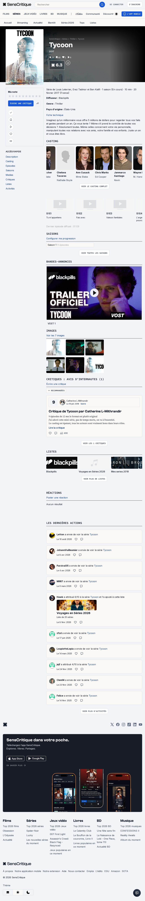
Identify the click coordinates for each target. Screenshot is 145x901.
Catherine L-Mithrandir (77, 401)
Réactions (54, 492)
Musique (127, 821)
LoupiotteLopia (65, 648)
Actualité (7, 839)
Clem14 (60, 680)
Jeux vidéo (58, 821)
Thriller (73, 39)
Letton (60, 534)
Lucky (29, 835)
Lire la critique (57, 427)
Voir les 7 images (55, 335)
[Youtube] (140, 725)
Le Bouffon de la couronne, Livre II (83, 837)
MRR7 (60, 581)
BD (99, 821)
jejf (58, 664)
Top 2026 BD (104, 826)
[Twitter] (112, 725)
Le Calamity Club (82, 830)
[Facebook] (118, 725)
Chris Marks (102, 172)
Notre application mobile (28, 871)
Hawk (60, 597)
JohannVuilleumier (67, 550)
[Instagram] (123, 725)
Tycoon (81, 39)
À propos (8, 871)
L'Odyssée (8, 835)
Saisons (52, 233)
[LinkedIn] (135, 725)
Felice (60, 695)
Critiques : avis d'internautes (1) (75, 379)
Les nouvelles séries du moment (37, 841)
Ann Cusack (82, 172)
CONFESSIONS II (129, 830)
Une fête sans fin (106, 830)
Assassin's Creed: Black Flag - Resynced (59, 842)
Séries (65, 39)
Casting (52, 141)
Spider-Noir (32, 830)
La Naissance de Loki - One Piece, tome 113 (106, 839)
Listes (51, 451)
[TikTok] (129, 725)
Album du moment (130, 839)
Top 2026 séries (35, 826)
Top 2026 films (11, 826)
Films (7, 821)
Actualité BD (103, 846)
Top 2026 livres (81, 826)
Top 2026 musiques (130, 826)
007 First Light (57, 834)
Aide (64, 871)
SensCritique (54, 39)
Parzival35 (63, 565)
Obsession (8, 830)
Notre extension (51, 871)
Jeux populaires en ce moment (60, 852)
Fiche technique (54, 115)
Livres (78, 821)
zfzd (59, 633)
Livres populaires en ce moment (84, 845)
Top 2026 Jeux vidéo (58, 828)
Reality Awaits (127, 835)
